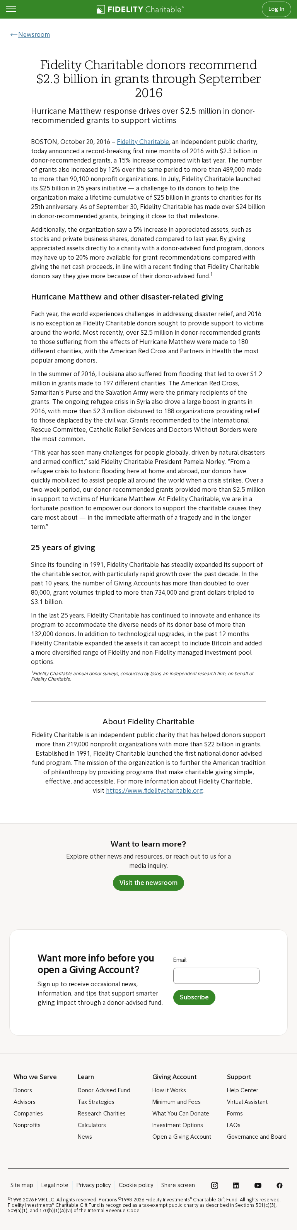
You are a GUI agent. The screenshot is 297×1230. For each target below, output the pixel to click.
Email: (180, 960)
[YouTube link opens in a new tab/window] (258, 1185)
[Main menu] (11, 9)
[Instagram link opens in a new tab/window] (214, 1185)
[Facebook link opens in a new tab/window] (279, 1185)
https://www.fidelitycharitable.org (154, 791)
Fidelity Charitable (143, 142)
